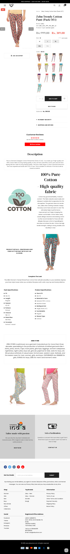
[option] (17, 29)
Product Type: (40, 28)
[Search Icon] (54, 5)
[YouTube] (22, 467)
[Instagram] (14, 467)
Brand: (38, 24)
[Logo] (11, 5)
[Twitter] (9, 467)
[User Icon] (59, 5)
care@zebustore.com (35, 532)
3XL (48, 46)
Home (38, 11)
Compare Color (27, 48)
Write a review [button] (35, 144)
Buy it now (51, 106)
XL (55, 41)
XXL (39, 46)
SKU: (37, 26)
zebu (42, 24)
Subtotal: (39, 111)
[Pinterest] (18, 467)
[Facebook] (5, 467)
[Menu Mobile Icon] (5, 5)
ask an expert (18, 56)
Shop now (45, 1)
